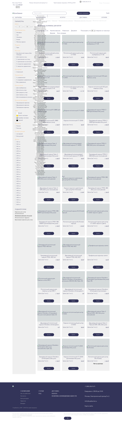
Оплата (104, 17)
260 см (18, 160)
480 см (19, 195)
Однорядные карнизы (23, 102)
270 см (18, 162)
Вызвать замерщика (83, 13)
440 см (19, 186)
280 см (18, 165)
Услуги (62, 17)
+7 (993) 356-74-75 (86, 1)
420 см (18, 183)
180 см (18, 148)
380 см (18, 179)
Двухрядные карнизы (23, 105)
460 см (19, 190)
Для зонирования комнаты (24, 97)
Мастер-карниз (21, 42)
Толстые (19, 128)
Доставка (83, 17)
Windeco (19, 32)
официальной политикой (26, 414)
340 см (18, 172)
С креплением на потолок (24, 61)
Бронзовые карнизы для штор (24, 219)
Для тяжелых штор (22, 94)
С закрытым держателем (24, 66)
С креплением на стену (23, 59)
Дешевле (74, 30)
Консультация (24, 398)
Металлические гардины (22, 217)
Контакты (23, 396)
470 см (18, 193)
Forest (18, 39)
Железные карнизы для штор (82, 20)
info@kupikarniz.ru (91, 401)
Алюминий (20, 72)
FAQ (40, 393)
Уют (18, 35)
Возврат (22, 403)
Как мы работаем (25, 393)
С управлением (21, 77)
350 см (18, 174)
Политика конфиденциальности (64, 396)
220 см (18, 153)
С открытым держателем (24, 64)
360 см (18, 176)
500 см (19, 200)
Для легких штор (21, 90)
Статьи (41, 391)
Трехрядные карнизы (22, 107)
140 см (18, 144)
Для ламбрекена (21, 87)
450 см (18, 188)
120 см (18, 141)
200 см (19, 151)
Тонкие (18, 126)
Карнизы (18, 17)
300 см (19, 167)
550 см (18, 202)
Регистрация (106, 3)
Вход (100, 3)
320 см (18, 169)
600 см (19, 204)
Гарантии (23, 401)
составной (20, 134)
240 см (18, 155)
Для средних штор (22, 92)
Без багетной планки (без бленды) (24, 54)
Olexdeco (19, 37)
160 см (18, 146)
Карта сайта (89, 406)
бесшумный (20, 136)
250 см (18, 158)
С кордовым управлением (24, 80)
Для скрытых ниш (22, 57)
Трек (18, 47)
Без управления (21, 82)
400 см (19, 181)
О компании (41, 17)
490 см (19, 197)
